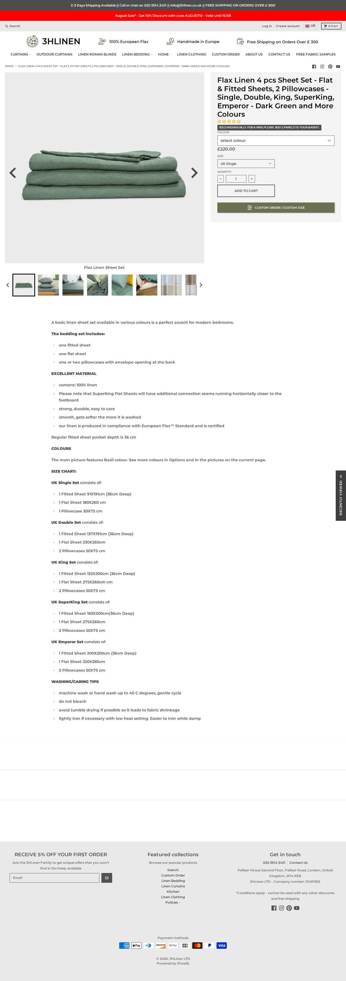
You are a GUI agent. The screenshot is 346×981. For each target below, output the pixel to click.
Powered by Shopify (173, 963)
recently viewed (341, 497)
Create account (288, 26)
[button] (229, 121)
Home (9, 66)
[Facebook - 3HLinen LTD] (314, 66)
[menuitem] (23, 285)
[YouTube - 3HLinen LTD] (338, 66)
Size (220, 156)
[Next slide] (196, 173)
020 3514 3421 (155, 5)
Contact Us (299, 863)
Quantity (224, 171)
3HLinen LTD (179, 959)
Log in (267, 26)
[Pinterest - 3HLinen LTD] (330, 66)
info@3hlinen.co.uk (186, 5)
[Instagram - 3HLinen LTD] (322, 66)
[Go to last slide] (16, 173)
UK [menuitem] (313, 26)
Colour (223, 132)
